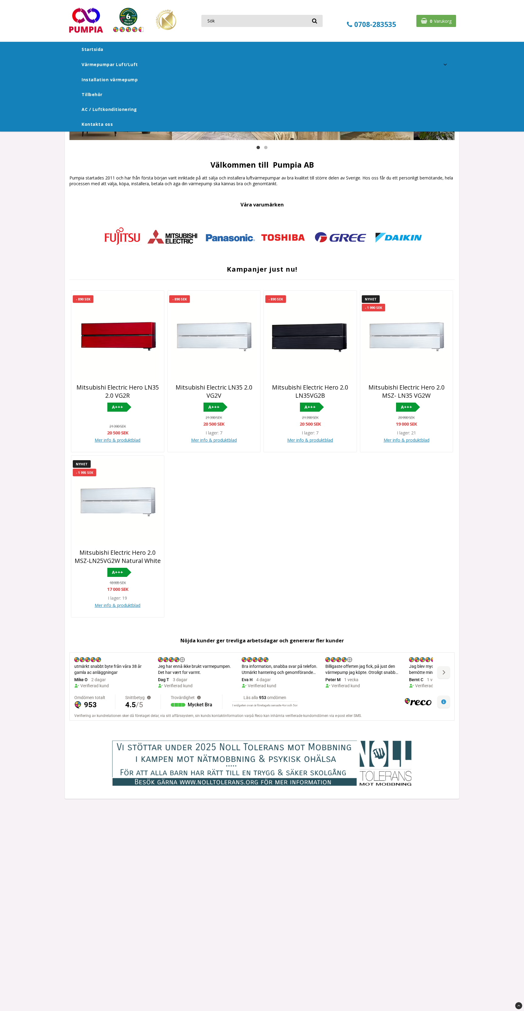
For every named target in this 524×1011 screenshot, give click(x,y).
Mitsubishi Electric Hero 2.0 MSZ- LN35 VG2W (406, 391)
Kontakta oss (97, 124)
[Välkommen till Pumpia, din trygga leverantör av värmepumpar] (125, 31)
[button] (436, 21)
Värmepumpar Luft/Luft (110, 64)
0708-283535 (374, 24)
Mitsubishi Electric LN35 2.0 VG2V (214, 391)
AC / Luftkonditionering (109, 109)
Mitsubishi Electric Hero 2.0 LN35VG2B (310, 391)
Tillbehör (92, 94)
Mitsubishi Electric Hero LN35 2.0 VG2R (117, 391)
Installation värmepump (110, 79)
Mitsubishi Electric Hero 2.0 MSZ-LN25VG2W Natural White (118, 556)
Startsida (92, 49)
